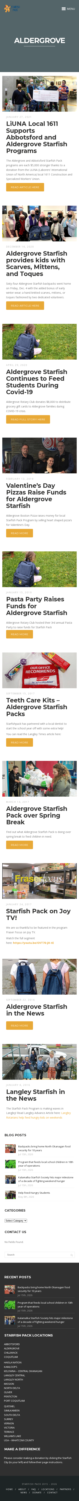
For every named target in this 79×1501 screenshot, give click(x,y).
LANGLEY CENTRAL (14, 1375)
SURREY (8, 1419)
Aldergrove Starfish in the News (36, 1010)
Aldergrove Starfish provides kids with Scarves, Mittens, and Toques (36, 264)
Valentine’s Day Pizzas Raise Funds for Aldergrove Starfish (36, 496)
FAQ (33, 1489)
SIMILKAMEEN (12, 1410)
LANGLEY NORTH (13, 1379)
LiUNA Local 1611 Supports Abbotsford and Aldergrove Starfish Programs (36, 137)
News (24, 1492)
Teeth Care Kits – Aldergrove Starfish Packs (36, 706)
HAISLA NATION (12, 1362)
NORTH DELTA (12, 1388)
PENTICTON (10, 1396)
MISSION (9, 1383)
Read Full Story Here (28, 419)
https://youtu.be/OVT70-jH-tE (33, 943)
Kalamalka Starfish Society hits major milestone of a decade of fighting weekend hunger (45, 1179)
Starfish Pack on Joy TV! (38, 914)
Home (9, 1489)
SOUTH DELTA (12, 1415)
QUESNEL (9, 1406)
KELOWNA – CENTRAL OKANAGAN (23, 1371)
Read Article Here (25, 187)
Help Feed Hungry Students (34, 1192)
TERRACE (9, 1432)
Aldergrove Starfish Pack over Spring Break (36, 815)
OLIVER (8, 1392)
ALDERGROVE (12, 1348)
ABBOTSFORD (12, 1344)
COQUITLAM (11, 1357)
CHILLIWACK (11, 1352)
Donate (37, 1492)
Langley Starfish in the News (35, 1095)
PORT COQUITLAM (14, 1400)
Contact (52, 1492)
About (22, 1489)
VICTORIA (9, 1427)
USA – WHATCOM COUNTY (19, 1440)
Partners (65, 1489)
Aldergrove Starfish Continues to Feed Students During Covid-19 (36, 382)
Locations (47, 1489)
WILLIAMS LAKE (12, 1436)
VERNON (9, 1423)
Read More (19, 533)
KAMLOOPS (10, 1367)
